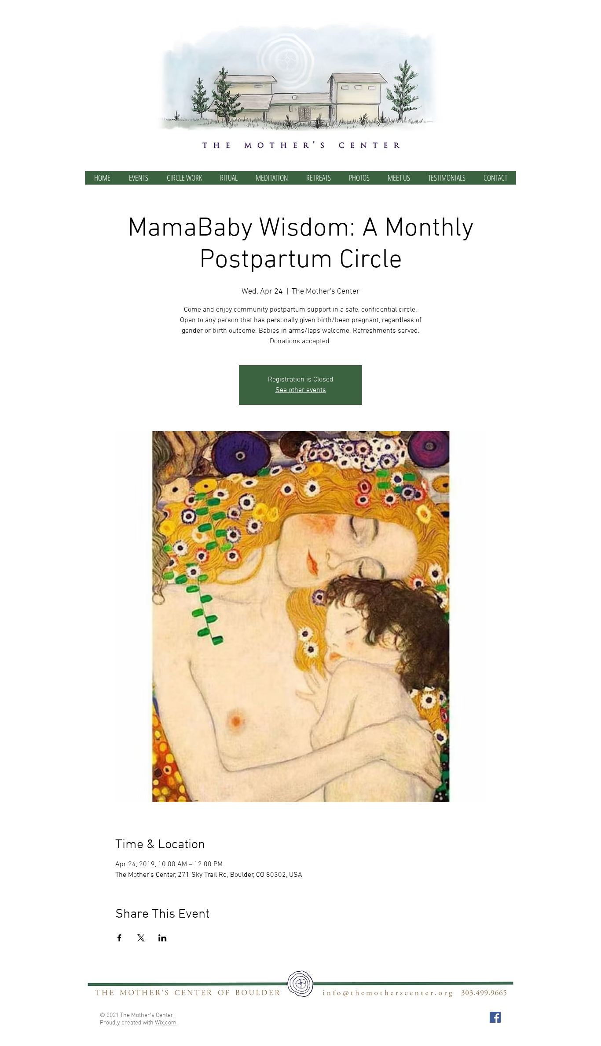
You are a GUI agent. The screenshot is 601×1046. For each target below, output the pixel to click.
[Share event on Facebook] (119, 937)
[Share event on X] (141, 937)
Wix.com (165, 1023)
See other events (300, 390)
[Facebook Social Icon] (495, 1017)
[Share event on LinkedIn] (162, 937)
